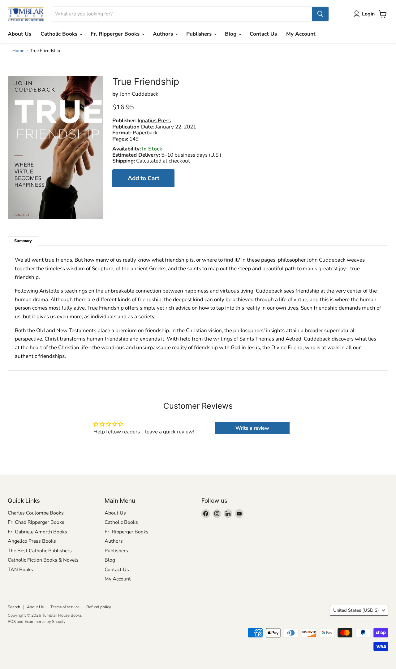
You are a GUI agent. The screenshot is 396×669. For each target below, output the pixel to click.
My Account (301, 33)
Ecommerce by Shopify (45, 621)
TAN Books (20, 569)
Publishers (199, 33)
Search (14, 607)
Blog (231, 33)
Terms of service (65, 607)
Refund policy (98, 607)
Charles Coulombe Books (36, 513)
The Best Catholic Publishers (40, 550)
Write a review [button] (252, 428)
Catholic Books (60, 33)
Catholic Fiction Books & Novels (43, 560)
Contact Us (263, 33)
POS (12, 621)
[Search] (320, 14)
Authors (163, 33)
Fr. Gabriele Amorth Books (37, 531)
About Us (19, 33)
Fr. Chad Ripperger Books (36, 522)
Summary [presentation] (23, 241)
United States (356, 610)
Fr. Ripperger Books (116, 33)
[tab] (23, 241)
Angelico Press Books (32, 541)
